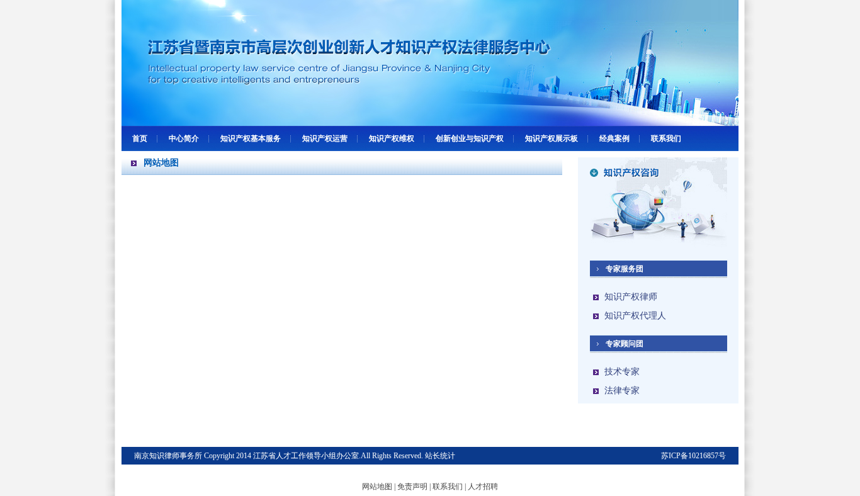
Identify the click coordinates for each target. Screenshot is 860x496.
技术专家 (622, 371)
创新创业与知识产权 (470, 138)
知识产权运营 (325, 138)
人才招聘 (483, 486)
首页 (139, 138)
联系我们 (666, 138)
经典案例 (614, 138)
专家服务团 (624, 268)
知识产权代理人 (635, 315)
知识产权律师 (630, 297)
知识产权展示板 (551, 138)
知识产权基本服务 (250, 138)
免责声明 (412, 486)
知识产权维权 (391, 138)
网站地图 (377, 486)
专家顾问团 (624, 343)
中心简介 (184, 138)
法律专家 (622, 390)
